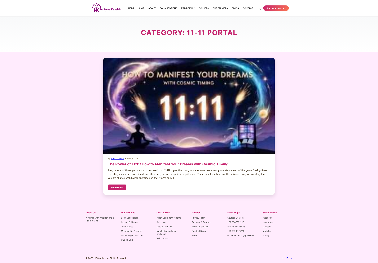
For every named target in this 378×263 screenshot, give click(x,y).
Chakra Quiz (127, 240)
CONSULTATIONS (168, 8)
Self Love (161, 222)
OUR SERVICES (220, 8)
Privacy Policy (199, 217)
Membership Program (131, 231)
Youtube (267, 231)
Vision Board (162, 238)
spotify (266, 235)
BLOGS (235, 8)
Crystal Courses (164, 226)
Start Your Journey (276, 8)
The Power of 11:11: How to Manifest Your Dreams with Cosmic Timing (168, 164)
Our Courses (127, 226)
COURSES (204, 8)
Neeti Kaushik (117, 158)
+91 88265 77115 (236, 231)
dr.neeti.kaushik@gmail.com (240, 235)
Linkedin (267, 226)
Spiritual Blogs (199, 231)
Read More (117, 187)
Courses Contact (235, 217)
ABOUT (152, 8)
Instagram (268, 222)
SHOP (141, 8)
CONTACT (248, 8)
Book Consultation (130, 217)
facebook (267, 217)
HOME (131, 8)
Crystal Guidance (129, 222)
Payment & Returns (201, 222)
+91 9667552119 (235, 222)
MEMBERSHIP (188, 8)
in (291, 258)
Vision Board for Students (169, 217)
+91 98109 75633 (236, 226)
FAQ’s (194, 235)
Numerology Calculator (132, 235)
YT (287, 258)
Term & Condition (200, 226)
